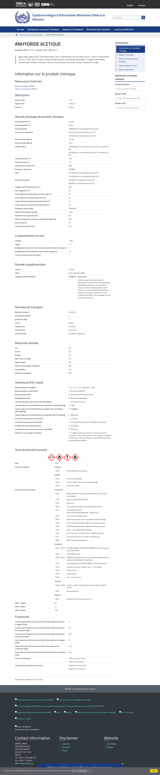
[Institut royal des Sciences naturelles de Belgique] (97, 714)
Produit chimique (122, 84)
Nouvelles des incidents (98, 29)
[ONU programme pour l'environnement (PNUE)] (36, 701)
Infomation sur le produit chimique (129, 49)
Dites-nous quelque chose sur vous (81, 688)
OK (154, 771)
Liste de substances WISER (26, 88)
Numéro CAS (120, 103)
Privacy (65, 750)
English (130, 5)
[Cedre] (59, 714)
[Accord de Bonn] (128, 714)
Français (141, 5)
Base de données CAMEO (25, 86)
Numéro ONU (120, 93)
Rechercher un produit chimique (43, 29)
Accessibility (111, 743)
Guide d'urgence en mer (128, 65)
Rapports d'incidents (72, 29)
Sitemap (109, 747)
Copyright (66, 743)
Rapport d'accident (126, 54)
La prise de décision (124, 29)
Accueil (20, 29)
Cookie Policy (82, 771)
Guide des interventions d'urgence (128, 60)
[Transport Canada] (23, 720)
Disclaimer (66, 747)
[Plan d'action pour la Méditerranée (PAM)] (75, 701)
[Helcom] (69, 714)
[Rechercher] (143, 17)
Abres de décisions (126, 69)
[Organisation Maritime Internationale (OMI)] (34, 714)
